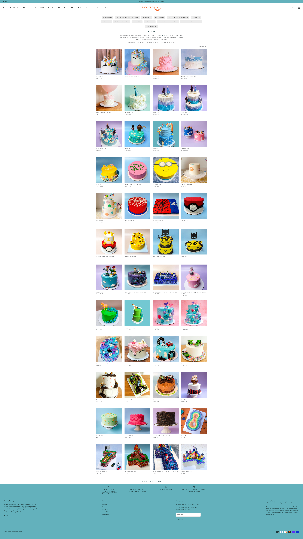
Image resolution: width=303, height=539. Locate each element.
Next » (160, 482)
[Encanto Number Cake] (194, 457)
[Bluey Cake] (166, 134)
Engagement (137, 22)
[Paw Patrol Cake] (194, 134)
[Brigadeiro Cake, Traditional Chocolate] (166, 421)
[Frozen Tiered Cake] (194, 98)
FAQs (106, 8)
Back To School (14, 8)
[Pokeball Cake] (194, 206)
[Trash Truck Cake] (194, 349)
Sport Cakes (106, 22)
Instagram (104, 504)
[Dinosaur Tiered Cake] (137, 313)
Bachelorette (150, 22)
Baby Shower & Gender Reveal (191, 22)
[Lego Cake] (109, 170)
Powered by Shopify (18, 531)
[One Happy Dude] (109, 206)
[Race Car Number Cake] (109, 457)
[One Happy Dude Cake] (194, 170)
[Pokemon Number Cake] (137, 242)
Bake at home (89, 8)
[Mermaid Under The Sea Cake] (166, 313)
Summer (5, 8)
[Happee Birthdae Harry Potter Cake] (137, 170)
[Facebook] (3, 1)
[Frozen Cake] (166, 98)
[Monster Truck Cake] (166, 385)
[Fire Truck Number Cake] (137, 457)
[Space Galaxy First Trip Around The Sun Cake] (137, 277)
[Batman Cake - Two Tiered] (166, 242)
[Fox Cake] (137, 349)
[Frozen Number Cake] (109, 134)
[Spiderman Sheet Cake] (166, 206)
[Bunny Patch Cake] (109, 421)
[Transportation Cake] (166, 349)
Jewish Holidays (24, 8)
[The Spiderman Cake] (137, 206)
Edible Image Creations (77, 8)
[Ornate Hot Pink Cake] (137, 421)
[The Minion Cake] (166, 170)
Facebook (104, 507)
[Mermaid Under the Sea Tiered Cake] (194, 313)
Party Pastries (99, 8)
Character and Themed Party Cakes (127, 17)
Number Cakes (159, 17)
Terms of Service (106, 512)
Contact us (105, 509)
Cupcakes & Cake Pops (121, 22)
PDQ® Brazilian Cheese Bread (47, 8)
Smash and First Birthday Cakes (178, 17)
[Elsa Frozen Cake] (137, 98)
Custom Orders (165, 35)
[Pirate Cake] (194, 385)
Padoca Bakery (10, 531)
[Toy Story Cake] (109, 277)
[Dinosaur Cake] (109, 313)
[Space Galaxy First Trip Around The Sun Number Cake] (166, 457)
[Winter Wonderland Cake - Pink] (109, 98)
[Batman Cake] (194, 242)
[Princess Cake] (166, 62)
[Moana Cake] (137, 134)
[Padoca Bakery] (151, 8)
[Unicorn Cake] (109, 62)
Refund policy (105, 514)
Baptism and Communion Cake (168, 22)
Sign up (180, 519)
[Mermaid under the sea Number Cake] (109, 349)
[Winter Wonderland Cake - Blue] (194, 62)
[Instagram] (6, 1)
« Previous (144, 482)
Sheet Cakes (196, 17)
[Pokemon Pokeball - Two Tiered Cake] (109, 242)
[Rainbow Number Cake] (194, 421)
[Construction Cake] (109, 385)
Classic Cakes (107, 17)
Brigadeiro (34, 8)
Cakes (59, 8)
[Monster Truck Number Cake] (137, 385)
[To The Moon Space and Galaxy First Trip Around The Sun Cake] (194, 277)
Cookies (66, 8)
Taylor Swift (146, 17)
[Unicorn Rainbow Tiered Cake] (137, 62)
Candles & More (151, 26)
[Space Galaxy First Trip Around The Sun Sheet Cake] (166, 277)
